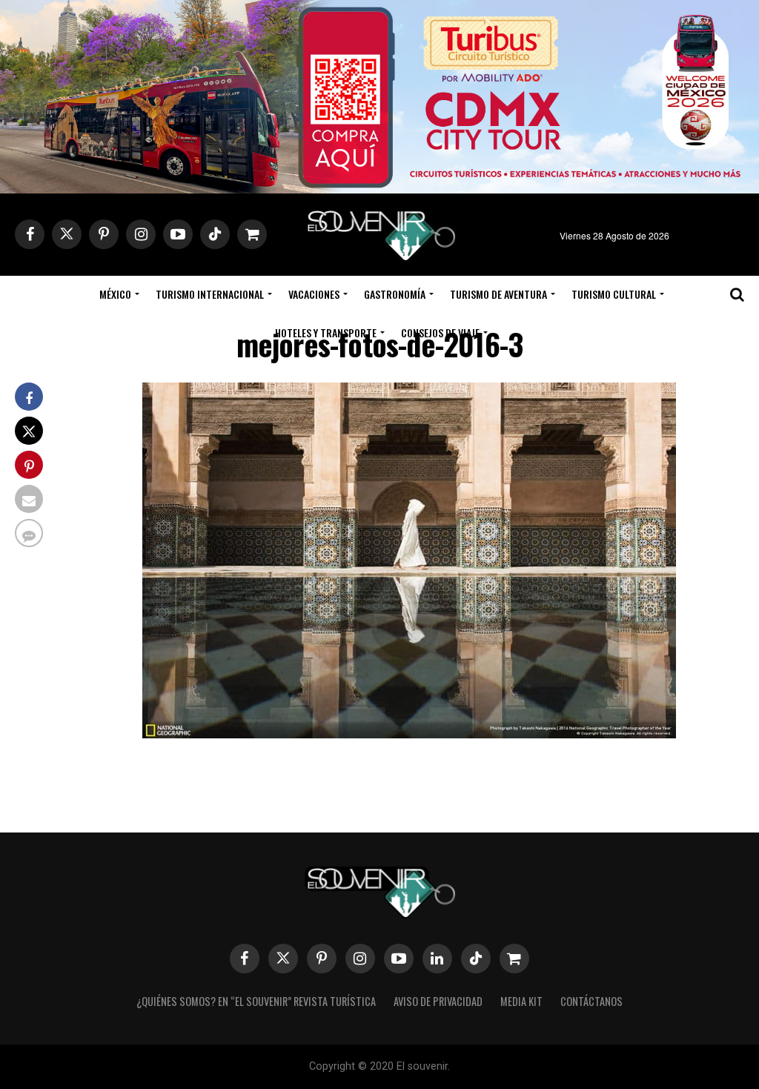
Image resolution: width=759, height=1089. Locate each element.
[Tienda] (514, 958)
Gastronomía (394, 294)
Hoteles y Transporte (326, 332)
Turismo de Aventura (498, 294)
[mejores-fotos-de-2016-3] (409, 733)
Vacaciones (313, 294)
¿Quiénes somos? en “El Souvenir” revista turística (256, 1001)
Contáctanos (591, 1001)
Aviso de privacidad (438, 1001)
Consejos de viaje (440, 332)
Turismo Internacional (210, 294)
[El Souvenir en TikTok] (476, 958)
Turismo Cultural (613, 294)
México (115, 294)
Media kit (521, 1001)
